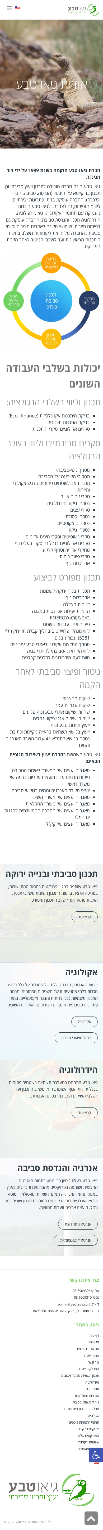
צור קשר (93, 1362)
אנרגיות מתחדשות (87, 1395)
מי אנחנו (93, 1342)
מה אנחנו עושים (88, 1349)
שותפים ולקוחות (88, 1442)
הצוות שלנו (91, 1355)
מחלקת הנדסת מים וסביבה (81, 1408)
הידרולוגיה (92, 1382)
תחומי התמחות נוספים (84, 1422)
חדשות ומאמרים (88, 1449)
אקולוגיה (93, 1415)
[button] (85, 916)
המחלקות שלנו (89, 1368)
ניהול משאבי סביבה (86, 1402)
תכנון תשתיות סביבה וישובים (80, 1375)
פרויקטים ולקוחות (87, 1428)
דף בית (94, 1335)
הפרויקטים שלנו (88, 1435)
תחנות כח (92, 1389)
